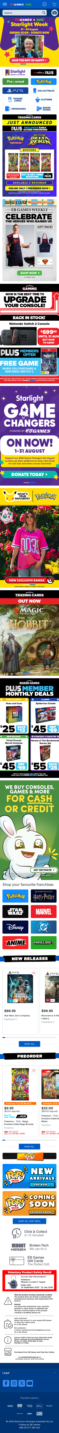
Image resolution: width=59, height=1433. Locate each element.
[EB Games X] (22, 1383)
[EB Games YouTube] (29, 1383)
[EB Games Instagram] (14, 1383)
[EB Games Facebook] (6, 1383)
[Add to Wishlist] (33, 973)
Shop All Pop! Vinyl (29, 1221)
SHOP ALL (29, 1044)
